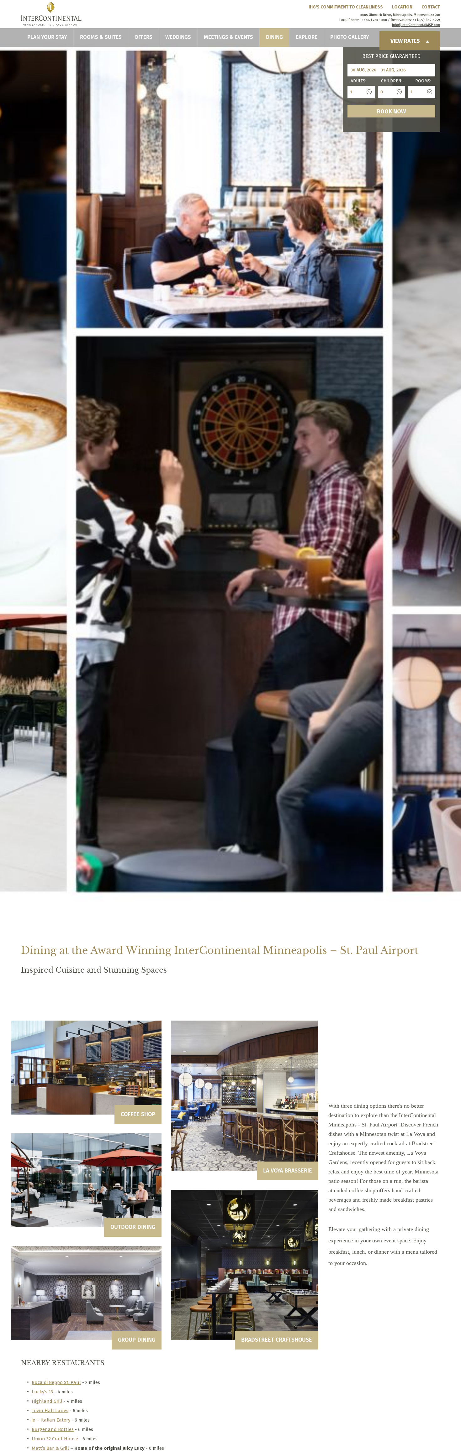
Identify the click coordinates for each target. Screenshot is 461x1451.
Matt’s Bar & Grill (50, 1448)
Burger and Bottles (53, 1429)
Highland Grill (47, 1401)
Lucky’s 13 (42, 1392)
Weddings (178, 37)
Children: (391, 81)
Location (402, 7)
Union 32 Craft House (55, 1439)
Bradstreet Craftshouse (276, 1340)
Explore (306, 37)
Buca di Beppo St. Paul (56, 1382)
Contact (430, 7)
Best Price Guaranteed (391, 56)
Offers (143, 37)
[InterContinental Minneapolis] (51, 14)
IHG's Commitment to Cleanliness (346, 7)
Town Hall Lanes (50, 1410)
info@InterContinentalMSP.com (416, 25)
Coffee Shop (138, 1114)
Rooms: (423, 81)
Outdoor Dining (132, 1227)
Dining (274, 37)
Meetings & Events (228, 37)
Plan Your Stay (47, 37)
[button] (37, 898)
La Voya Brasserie (287, 1171)
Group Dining (136, 1340)
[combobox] (361, 92)
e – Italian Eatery (51, 1420)
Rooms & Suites (101, 37)
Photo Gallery (349, 37)
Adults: (358, 81)
